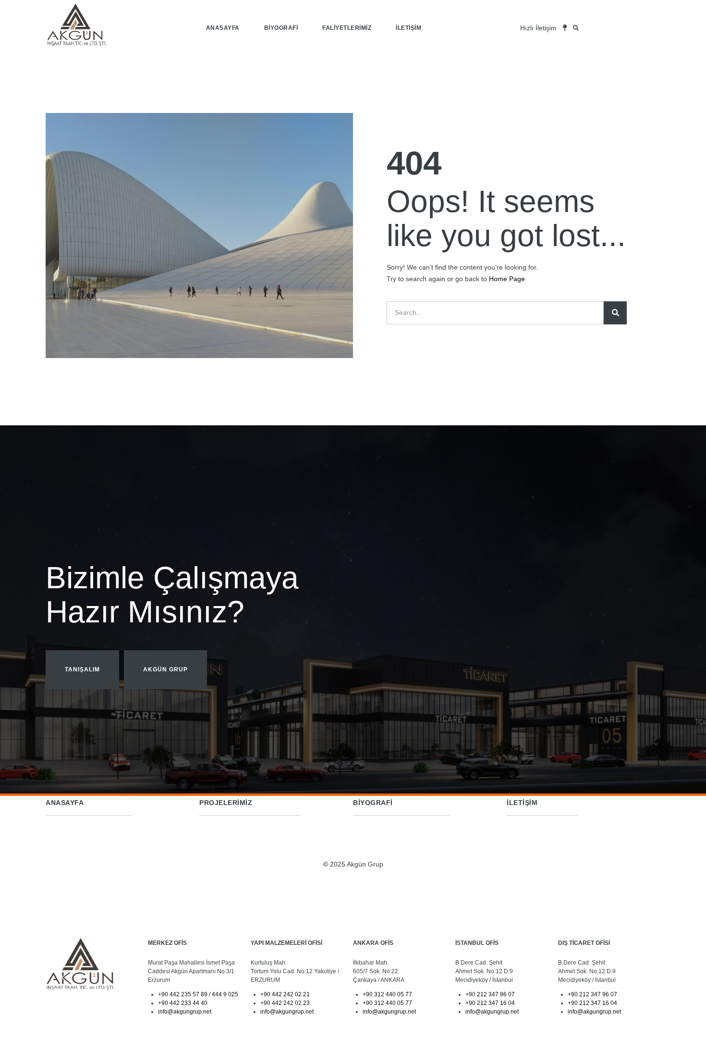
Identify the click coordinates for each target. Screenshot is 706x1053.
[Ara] (615, 312)
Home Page (507, 279)
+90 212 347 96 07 (490, 994)
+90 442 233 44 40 (182, 1003)
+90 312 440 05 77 (387, 994)
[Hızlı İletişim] (564, 28)
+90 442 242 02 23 (285, 1003)
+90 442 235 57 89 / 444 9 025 (198, 994)
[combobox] (623, 27)
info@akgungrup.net (184, 1011)
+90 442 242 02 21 (285, 994)
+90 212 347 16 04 (490, 1003)
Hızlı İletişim (538, 28)
